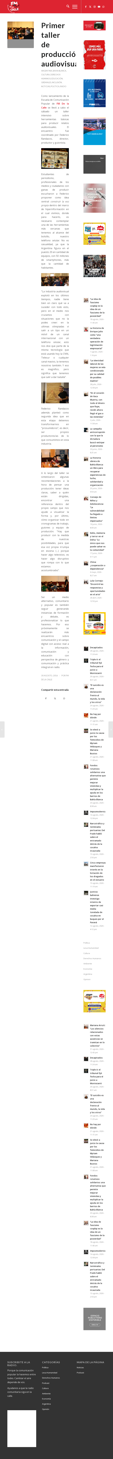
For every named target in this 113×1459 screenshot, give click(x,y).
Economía (87, 969)
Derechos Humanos (92, 958)
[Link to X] (90, 6)
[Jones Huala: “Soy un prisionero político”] (110, 729)
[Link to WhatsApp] (103, 6)
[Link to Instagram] (94, 6)
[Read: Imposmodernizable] (86, 812)
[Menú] (73, 6)
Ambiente (87, 963)
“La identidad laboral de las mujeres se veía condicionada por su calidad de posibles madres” (97, 370)
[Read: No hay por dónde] (86, 715)
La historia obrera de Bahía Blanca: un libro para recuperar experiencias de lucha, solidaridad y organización (97, 471)
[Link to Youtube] (99, 6)
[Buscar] (66, 6)
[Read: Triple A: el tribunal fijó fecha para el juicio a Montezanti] (86, 660)
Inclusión (57, 82)
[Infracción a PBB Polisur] (2, 729)
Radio (63, 86)
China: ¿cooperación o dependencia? (97, 565)
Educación (57, 78)
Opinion (86, 979)
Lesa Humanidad (91, 948)
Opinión (45, 1409)
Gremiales (46, 82)
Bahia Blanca (59, 71)
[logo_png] (14, 6)
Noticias (45, 86)
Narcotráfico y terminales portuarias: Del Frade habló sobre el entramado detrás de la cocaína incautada (97, 837)
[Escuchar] (94, 29)
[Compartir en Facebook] (45, 698)
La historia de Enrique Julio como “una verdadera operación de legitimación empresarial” (97, 338)
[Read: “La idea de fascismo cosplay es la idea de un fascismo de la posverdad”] (86, 300)
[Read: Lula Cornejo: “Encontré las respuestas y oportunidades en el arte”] (86, 582)
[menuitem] (66, 6)
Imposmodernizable (99, 811)
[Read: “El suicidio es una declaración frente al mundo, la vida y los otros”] (86, 686)
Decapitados (96, 647)
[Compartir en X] (55, 698)
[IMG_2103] (20, 35)
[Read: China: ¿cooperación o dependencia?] (86, 563)
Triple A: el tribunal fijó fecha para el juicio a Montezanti (96, 666)
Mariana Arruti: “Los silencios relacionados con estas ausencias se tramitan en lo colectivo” (97, 1035)
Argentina (46, 71)
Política (55, 86)
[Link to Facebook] (86, 6)
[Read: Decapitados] (86, 648)
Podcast (45, 1383)
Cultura (45, 74)
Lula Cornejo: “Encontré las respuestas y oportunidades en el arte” (97, 587)
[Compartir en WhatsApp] (64, 698)
